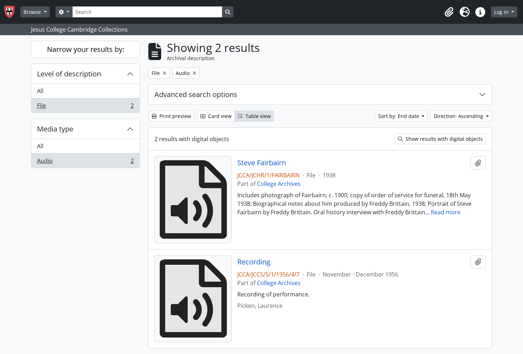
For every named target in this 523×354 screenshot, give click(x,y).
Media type (55, 129)
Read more (445, 212)
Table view (257, 116)
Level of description (69, 74)
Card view (219, 116)
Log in (502, 12)
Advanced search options (195, 94)
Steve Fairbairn (261, 163)
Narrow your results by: (85, 49)
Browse (32, 12)
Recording (253, 262)
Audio (85, 162)
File (85, 107)
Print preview (174, 116)
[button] (449, 12)
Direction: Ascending (459, 116)
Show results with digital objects (443, 138)
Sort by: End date (399, 116)
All (40, 91)
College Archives (279, 184)
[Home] (12, 12)
